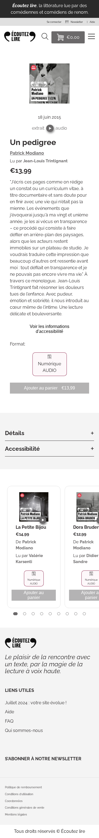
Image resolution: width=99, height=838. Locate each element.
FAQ (9, 721)
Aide (9, 711)
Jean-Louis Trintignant (45, 160)
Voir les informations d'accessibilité (49, 329)
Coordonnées (14, 801)
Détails (14, 433)
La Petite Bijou (31, 527)
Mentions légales (16, 814)
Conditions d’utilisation (19, 794)
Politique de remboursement (23, 787)
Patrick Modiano (27, 153)
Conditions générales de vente (24, 807)
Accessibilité (22, 448)
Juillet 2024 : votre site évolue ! (36, 702)
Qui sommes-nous (24, 730)
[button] (50, 128)
